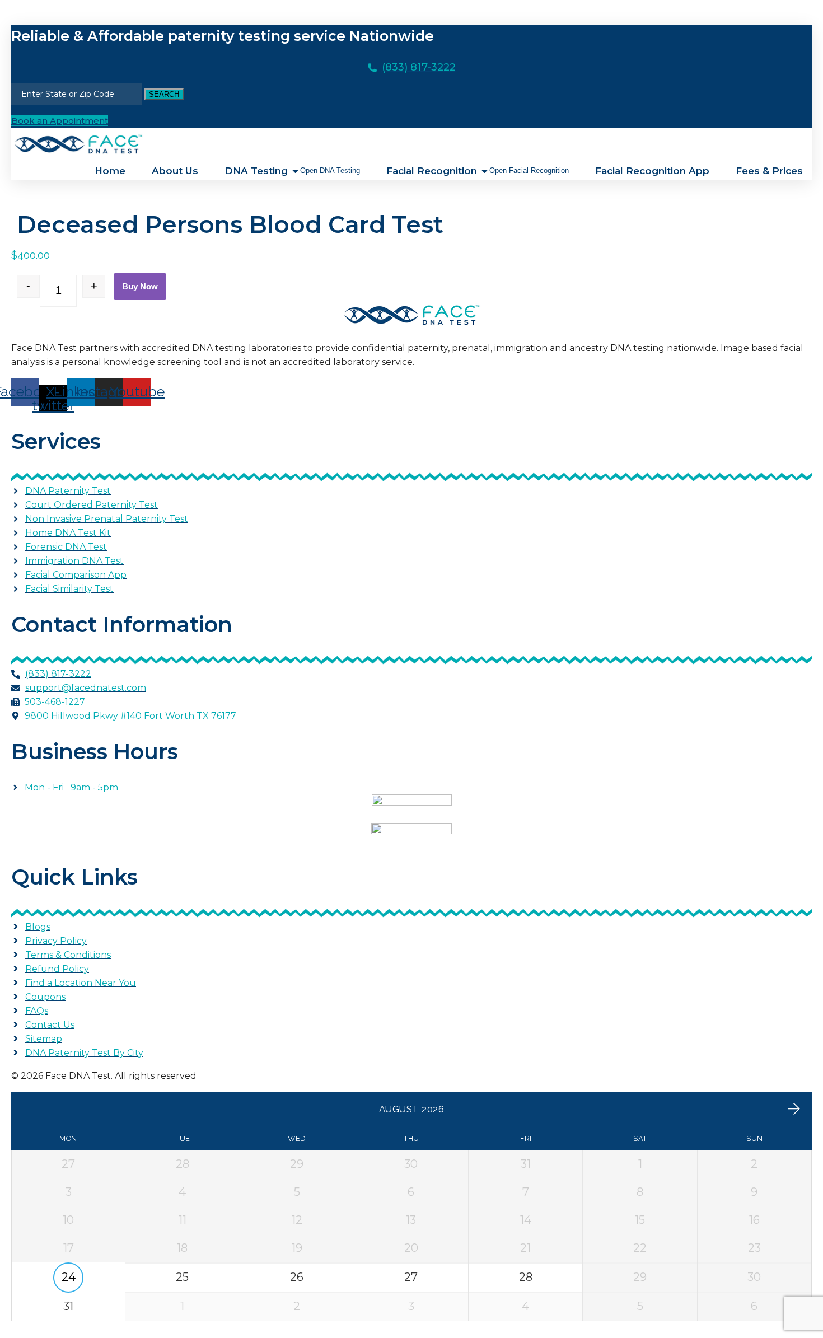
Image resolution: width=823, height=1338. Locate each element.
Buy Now (140, 286)
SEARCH (164, 94)
